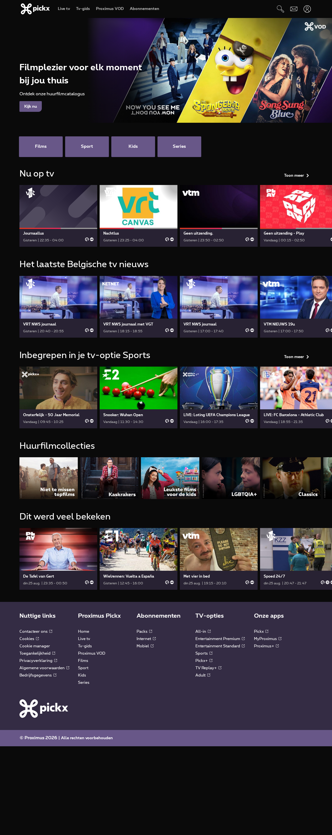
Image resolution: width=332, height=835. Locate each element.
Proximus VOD (91, 653)
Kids (82, 675)
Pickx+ (202, 661)
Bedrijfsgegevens (36, 675)
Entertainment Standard (218, 646)
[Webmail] (293, 9)
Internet (144, 639)
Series (83, 683)
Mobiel (143, 646)
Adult (201, 675)
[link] (58, 216)
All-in (201, 631)
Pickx (259, 631)
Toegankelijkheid (35, 653)
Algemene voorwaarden (42, 668)
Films (83, 661)
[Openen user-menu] (307, 9)
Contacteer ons (34, 631)
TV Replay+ (206, 668)
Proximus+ (264, 646)
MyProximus (266, 639)
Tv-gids (85, 646)
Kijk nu (30, 106)
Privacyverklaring (36, 661)
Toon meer (294, 175)
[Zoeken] (280, 9)
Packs (143, 631)
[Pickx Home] (43, 708)
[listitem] (48, 478)
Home (83, 631)
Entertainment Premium (218, 639)
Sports (202, 653)
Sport (83, 668)
